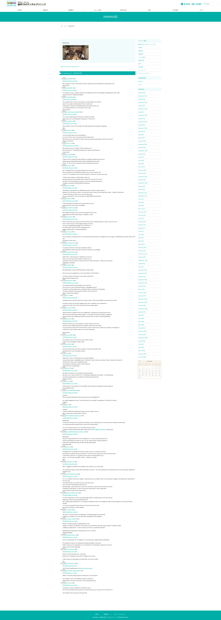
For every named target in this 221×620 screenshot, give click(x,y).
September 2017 (142, 196)
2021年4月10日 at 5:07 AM (70, 267)
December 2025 (142, 96)
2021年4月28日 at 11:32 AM (70, 282)
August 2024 (141, 105)
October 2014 (142, 225)
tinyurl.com (69, 130)
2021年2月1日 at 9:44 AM (70, 90)
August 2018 (141, 186)
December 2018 (142, 176)
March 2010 (141, 289)
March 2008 (141, 350)
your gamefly (69, 334)
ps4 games (69, 198)
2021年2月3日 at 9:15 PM (70, 132)
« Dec (139, 361)
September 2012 (142, 260)
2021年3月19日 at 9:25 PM (70, 219)
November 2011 (142, 273)
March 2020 (141, 138)
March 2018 (141, 189)
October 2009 (142, 305)
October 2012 (142, 257)
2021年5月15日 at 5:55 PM (70, 392)
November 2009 (142, 302)
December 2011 (142, 270)
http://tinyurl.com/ (70, 242)
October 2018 (142, 179)
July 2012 (141, 267)
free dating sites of (71, 535)
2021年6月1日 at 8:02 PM (70, 565)
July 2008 (141, 344)
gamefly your (69, 280)
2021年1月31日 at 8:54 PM (70, 81)
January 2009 (142, 334)
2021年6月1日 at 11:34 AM (70, 551)
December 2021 (142, 121)
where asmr (69, 307)
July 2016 (141, 199)
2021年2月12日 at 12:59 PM (70, 145)
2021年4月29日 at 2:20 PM (70, 310)
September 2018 (142, 183)
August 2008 (141, 341)
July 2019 (141, 157)
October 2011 (142, 276)
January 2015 (142, 221)
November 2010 (142, 283)
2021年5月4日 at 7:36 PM (70, 346)
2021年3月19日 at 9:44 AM (70, 210)
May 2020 (141, 134)
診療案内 (70, 10)
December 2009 (142, 299)
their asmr (68, 318)
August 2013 (141, 228)
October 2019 (142, 147)
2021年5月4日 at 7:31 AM (70, 337)
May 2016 (141, 202)
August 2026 (141, 92)
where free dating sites (72, 492)
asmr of (68, 381)
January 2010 (142, 296)
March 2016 (141, 209)
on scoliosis (69, 509)
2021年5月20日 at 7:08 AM (70, 418)
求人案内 (175, 10)
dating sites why (70, 549)
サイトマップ (142, 70)
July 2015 (141, 218)
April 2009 (141, 325)
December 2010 (142, 279)
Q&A (149, 10)
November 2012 (142, 254)
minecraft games (70, 252)
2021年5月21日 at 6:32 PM (70, 449)
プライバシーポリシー (144, 73)
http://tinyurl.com (70, 207)
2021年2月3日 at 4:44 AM (70, 123)
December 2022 (142, 115)
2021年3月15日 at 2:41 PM (70, 168)
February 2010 (142, 292)
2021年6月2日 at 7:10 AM (70, 573)
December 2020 (142, 128)
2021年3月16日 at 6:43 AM (70, 188)
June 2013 (141, 234)
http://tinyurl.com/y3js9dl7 (73, 112)
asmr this (68, 368)
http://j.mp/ (68, 165)
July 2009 (141, 315)
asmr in (68, 295)
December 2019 (142, 144)
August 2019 (141, 154)
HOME (20, 10)
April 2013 (141, 241)
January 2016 (142, 215)
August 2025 (141, 99)
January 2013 (142, 250)
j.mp (67, 353)
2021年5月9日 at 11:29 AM (70, 383)
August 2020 (141, 131)
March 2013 (141, 244)
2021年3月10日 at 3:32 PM (70, 156)
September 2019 (142, 150)
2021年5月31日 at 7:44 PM (70, 537)
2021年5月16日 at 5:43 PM (70, 407)
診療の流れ (123, 10)
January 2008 (142, 357)
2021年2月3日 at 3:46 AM (70, 114)
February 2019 (142, 170)
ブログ (201, 10)
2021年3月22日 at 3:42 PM (70, 245)
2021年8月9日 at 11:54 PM (70, 585)
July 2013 (141, 231)
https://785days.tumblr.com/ (73, 415)
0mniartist (68, 265)
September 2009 (142, 308)
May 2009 (141, 321)
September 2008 (142, 337)
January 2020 (142, 141)
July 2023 (141, 112)
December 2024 (142, 102)
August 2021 (141, 125)
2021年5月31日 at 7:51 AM (70, 521)
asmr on (68, 446)
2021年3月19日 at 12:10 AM (70, 201)
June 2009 (141, 318)
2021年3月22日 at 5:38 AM (70, 234)
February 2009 (142, 331)
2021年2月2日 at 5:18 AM (70, 99)
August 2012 (141, 263)
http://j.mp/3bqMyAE (71, 390)
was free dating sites (71, 474)
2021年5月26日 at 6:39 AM (70, 464)
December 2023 (142, 108)
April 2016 (141, 205)
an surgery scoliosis (71, 518)
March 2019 (141, 167)
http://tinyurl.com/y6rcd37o (73, 570)
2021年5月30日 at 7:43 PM (70, 512)
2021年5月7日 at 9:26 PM (70, 355)
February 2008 (142, 354)
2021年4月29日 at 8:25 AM (70, 297)
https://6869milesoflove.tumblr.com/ (75, 431)
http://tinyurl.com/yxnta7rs (86, 568)
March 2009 (141, 328)
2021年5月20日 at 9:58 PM (70, 434)
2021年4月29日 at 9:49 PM (70, 321)
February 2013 (142, 247)
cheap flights (69, 78)
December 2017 (142, 192)
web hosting (69, 154)
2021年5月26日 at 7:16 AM (70, 476)
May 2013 (141, 237)
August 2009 (141, 312)
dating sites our (70, 461)
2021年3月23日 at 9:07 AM (70, 254)
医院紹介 (45, 10)
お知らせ (140, 81)
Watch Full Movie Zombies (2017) (70, 66)
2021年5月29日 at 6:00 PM (70, 495)
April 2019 (141, 163)
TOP (62, 26)
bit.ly (67, 404)
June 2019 (141, 160)
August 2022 (141, 118)
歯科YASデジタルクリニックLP (146, 44)
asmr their (68, 344)
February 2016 (142, 212)
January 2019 (142, 173)
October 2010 (142, 286)
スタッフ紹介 (97, 10)
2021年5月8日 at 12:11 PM (70, 370)
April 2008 (141, 347)
